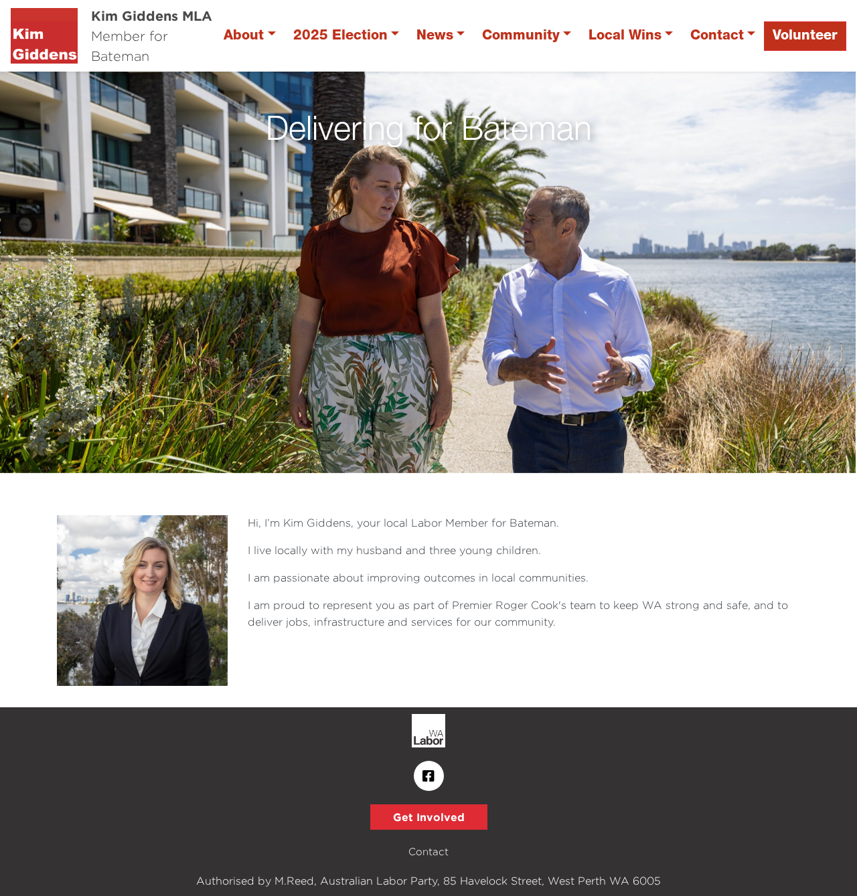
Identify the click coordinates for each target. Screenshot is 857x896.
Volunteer (805, 35)
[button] (64, 272)
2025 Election (340, 35)
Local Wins (625, 35)
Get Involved (429, 817)
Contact (717, 35)
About (244, 35)
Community (521, 35)
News (434, 35)
